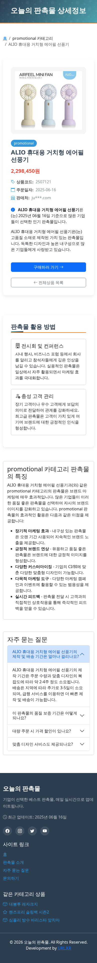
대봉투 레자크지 (23, 904)
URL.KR (64, 948)
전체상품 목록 (50, 282)
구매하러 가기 (46, 267)
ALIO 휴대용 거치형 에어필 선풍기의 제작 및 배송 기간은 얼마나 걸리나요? (45, 654)
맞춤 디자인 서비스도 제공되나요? (42, 744)
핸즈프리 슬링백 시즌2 (28, 912)
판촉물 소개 (13, 862)
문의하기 (11, 878)
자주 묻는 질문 (16, 870)
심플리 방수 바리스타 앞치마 (34, 920)
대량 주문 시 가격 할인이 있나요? (41, 731)
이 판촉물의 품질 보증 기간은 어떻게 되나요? (44, 715)
